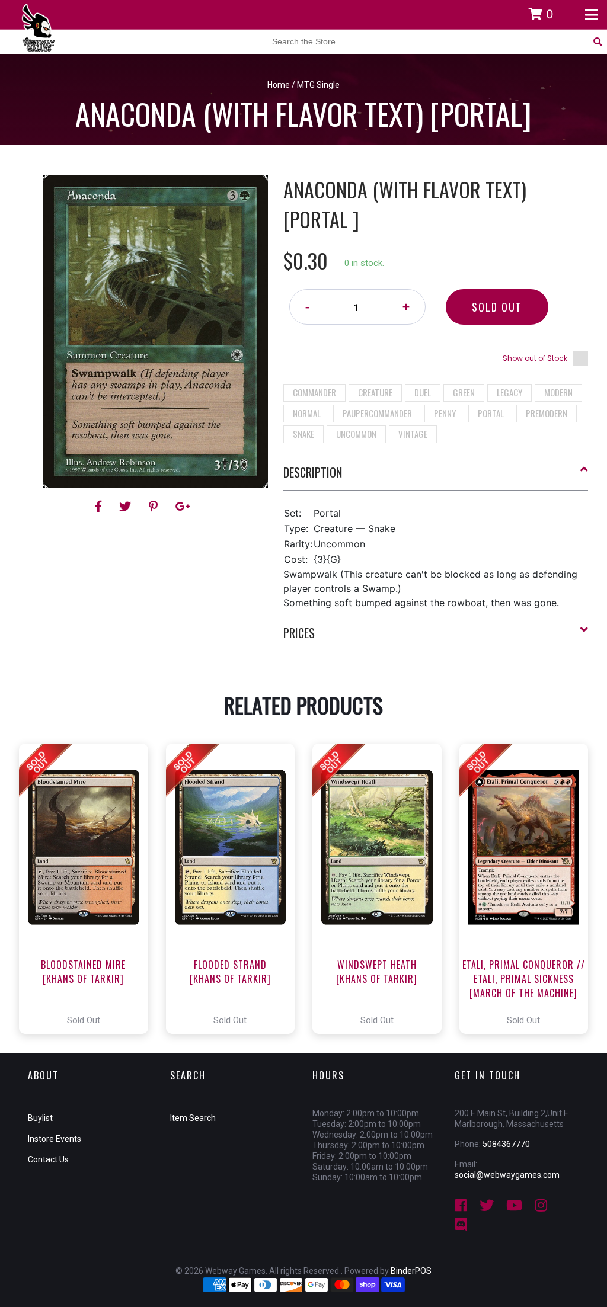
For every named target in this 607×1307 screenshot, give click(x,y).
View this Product (88, 889)
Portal (491, 412)
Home (278, 84)
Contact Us (48, 1159)
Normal (307, 412)
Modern (558, 392)
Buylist (40, 1118)
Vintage (412, 433)
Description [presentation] (312, 472)
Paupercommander (377, 412)
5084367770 (506, 1144)
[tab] (436, 477)
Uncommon (356, 433)
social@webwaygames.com (507, 1175)
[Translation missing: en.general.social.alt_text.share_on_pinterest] (155, 506)
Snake (303, 433)
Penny (445, 412)
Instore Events (54, 1138)
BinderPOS (411, 1271)
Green (464, 392)
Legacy (509, 392)
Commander (314, 392)
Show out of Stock (535, 358)
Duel (422, 392)
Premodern (546, 412)
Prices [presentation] (299, 633)
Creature (375, 392)
